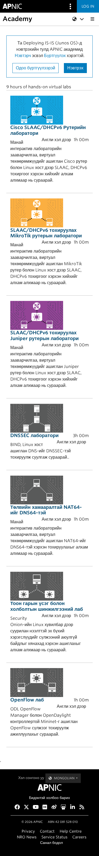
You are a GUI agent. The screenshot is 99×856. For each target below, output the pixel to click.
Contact (47, 831)
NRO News (26, 837)
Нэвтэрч (23, 55)
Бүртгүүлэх (55, 55)
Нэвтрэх (75, 67)
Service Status (54, 837)
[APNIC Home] (49, 787)
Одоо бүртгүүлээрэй (35, 67)
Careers (79, 837)
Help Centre (71, 831)
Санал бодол (51, 842)
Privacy (28, 831)
